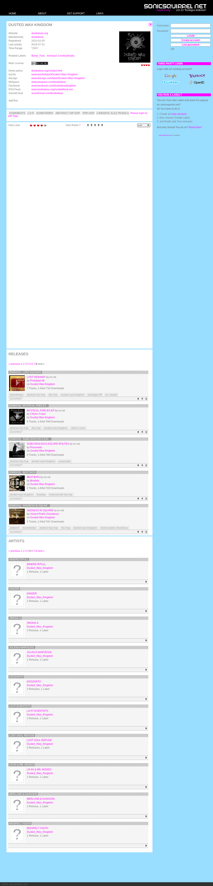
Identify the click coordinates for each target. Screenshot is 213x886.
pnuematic (65, 461)
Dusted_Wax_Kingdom (40, 568)
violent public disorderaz (114, 527)
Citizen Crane (38, 413)
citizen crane (78, 428)
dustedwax (37, 37)
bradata (41, 494)
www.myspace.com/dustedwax (48, 81)
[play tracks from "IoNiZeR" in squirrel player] (146, 611)
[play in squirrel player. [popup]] (143, 125)
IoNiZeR (14, 588)
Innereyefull (18, 559)
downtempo (16, 394)
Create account (190, 40)
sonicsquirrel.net (165, 135)
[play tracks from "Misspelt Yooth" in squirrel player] (146, 846)
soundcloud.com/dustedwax (47, 93)
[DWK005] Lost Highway (25, 372)
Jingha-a (15, 618)
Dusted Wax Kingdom (42, 384)
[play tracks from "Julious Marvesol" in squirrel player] (146, 670)
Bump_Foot (38, 55)
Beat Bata (33, 477)
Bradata (34, 480)
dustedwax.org (39, 33)
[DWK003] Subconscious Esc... (30, 439)
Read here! (195, 127)
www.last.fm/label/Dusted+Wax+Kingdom (54, 74)
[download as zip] (142, 399)
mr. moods (111, 394)
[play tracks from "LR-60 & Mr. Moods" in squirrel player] (146, 787)
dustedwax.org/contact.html (46, 70)
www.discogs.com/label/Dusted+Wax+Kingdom (58, 78)
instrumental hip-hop (60, 494)
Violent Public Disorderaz (44, 513)
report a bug (163, 10)
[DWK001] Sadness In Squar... (29, 505)
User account (178, 114)
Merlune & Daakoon (23, 794)
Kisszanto (16, 676)
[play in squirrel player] (17, 383)
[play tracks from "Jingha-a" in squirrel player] (146, 640)
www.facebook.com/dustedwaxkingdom (53, 85)
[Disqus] (77, 183)
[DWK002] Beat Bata (22, 472)
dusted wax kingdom (72, 394)
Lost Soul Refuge (21, 735)
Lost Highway (36, 377)
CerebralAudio (66, 55)
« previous (14, 364)
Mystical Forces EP (40, 410)
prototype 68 (95, 394)
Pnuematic (36, 447)
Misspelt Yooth (20, 823)
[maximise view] (150, 25)
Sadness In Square (40, 510)
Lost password (190, 44)
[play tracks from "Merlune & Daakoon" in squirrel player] (146, 816)
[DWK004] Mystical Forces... (28, 405)
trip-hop (53, 394)
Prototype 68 (37, 380)
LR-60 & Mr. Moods (21, 764)
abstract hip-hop (36, 394)
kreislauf (52, 55)
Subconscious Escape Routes (48, 443)
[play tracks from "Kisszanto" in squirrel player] (146, 699)
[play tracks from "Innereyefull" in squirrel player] (146, 582)
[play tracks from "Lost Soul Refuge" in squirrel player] (146, 758)
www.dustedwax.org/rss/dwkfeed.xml (52, 89)
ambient (14, 527)
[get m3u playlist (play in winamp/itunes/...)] (146, 399)
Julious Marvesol (22, 647)
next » (41, 550)
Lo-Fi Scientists (20, 706)
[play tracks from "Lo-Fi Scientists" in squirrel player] (146, 728)
